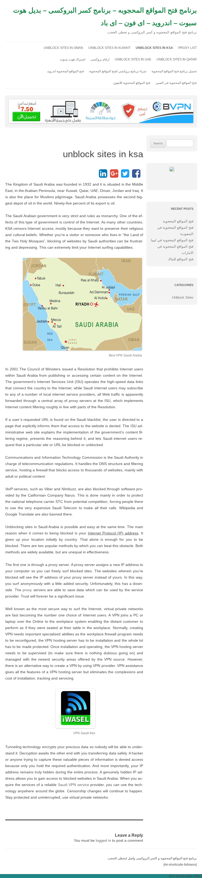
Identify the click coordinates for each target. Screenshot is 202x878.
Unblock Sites (182, 297)
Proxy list (187, 48)
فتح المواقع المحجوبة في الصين (176, 83)
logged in (103, 840)
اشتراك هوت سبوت (72, 59)
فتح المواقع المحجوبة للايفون (131, 83)
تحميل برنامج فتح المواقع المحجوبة (174, 71)
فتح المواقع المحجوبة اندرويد (65, 71)
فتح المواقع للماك (180, 259)
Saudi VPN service (73, 785)
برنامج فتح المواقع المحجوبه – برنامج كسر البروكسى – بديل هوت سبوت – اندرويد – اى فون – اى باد (105, 16)
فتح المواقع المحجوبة (178, 221)
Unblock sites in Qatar (176, 59)
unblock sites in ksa (154, 48)
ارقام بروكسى (99, 59)
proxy (28, 590)
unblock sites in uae (133, 59)
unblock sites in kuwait (109, 48)
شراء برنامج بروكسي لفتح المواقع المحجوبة (117, 71)
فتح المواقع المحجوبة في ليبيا (172, 240)
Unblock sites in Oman (63, 48)
